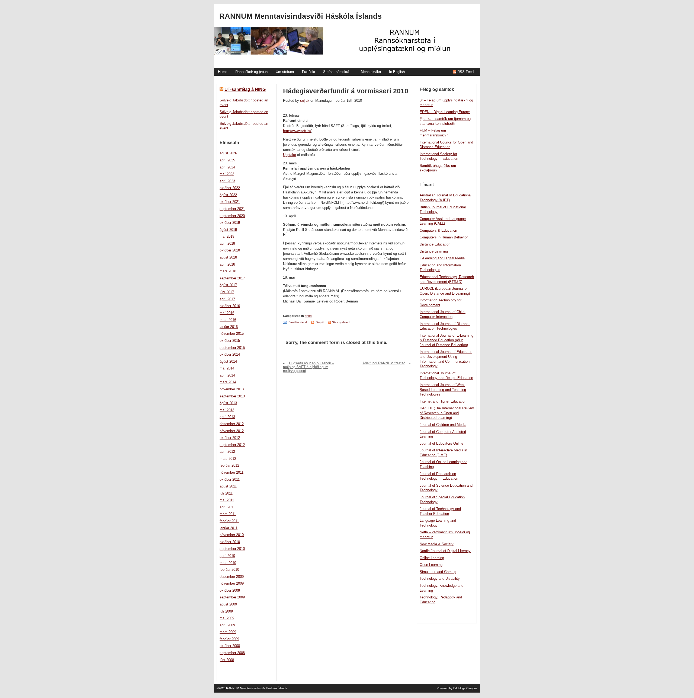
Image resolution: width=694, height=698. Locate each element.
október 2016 (230, 306)
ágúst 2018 (228, 257)
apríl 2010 (227, 556)
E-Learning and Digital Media (442, 258)
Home (222, 72)
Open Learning (431, 565)
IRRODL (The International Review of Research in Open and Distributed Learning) (447, 413)
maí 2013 (227, 410)
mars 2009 (228, 632)
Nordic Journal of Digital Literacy (445, 551)
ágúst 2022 (228, 195)
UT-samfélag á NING (245, 89)
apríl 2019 (227, 244)
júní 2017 (227, 292)
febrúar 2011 (229, 521)
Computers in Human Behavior (444, 237)
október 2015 (230, 341)
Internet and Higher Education (443, 401)
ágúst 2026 (228, 153)
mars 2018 (228, 271)
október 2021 (230, 202)
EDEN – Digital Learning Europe (445, 112)
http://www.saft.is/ (297, 131)
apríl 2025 (227, 160)
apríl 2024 (227, 167)
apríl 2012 (227, 452)
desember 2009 (232, 577)
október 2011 (230, 480)
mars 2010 (228, 563)
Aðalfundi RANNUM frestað (383, 363)
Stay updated (340, 322)
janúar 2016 (229, 327)
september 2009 (232, 597)
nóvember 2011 (231, 472)
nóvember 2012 (232, 431)
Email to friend (297, 322)
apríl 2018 (227, 264)
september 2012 (232, 445)
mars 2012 (228, 459)
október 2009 (230, 590)
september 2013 (232, 396)
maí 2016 (227, 313)
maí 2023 (227, 174)
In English (397, 72)
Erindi (308, 315)
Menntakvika (371, 72)
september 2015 (232, 348)
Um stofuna (285, 72)
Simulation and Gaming (438, 572)
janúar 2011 (228, 528)
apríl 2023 (227, 181)
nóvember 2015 (232, 334)
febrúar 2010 (229, 570)
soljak (304, 101)
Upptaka (289, 155)
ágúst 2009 (228, 604)
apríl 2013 (227, 417)
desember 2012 (232, 424)
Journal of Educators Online (441, 443)
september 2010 (232, 549)
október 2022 (230, 188)
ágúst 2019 (228, 230)
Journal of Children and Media (443, 425)
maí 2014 (227, 368)
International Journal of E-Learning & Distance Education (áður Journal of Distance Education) (446, 340)
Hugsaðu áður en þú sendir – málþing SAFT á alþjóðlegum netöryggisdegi (308, 367)
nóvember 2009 (232, 583)
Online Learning (432, 558)
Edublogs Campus (465, 688)
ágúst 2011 (228, 486)
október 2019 (230, 223)
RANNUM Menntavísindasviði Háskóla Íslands (300, 16)
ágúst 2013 (228, 403)
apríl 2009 (227, 625)
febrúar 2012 (229, 465)
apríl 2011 (227, 507)
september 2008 (232, 653)
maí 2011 (227, 500)
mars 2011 (228, 514)
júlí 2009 (226, 611)
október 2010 (230, 542)
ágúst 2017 (228, 285)
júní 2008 (227, 660)
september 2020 (232, 216)
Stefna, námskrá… (338, 72)
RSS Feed (465, 72)
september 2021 (232, 209)
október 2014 (230, 354)
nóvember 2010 (232, 535)
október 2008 (230, 646)
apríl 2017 (227, 299)
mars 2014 (228, 382)
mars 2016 (228, 320)
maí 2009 (227, 618)
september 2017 (232, 278)
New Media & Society (437, 544)
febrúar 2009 (229, 639)
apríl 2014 (227, 375)
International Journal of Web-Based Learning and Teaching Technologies (443, 389)
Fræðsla (308, 72)
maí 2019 (227, 236)
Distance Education (435, 244)
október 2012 (230, 438)
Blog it (320, 322)
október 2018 (230, 250)
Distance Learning (434, 251)
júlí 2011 (226, 493)
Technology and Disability (440, 579)
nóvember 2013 (232, 389)
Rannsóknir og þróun (251, 72)
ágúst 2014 (228, 362)
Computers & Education (438, 230)
